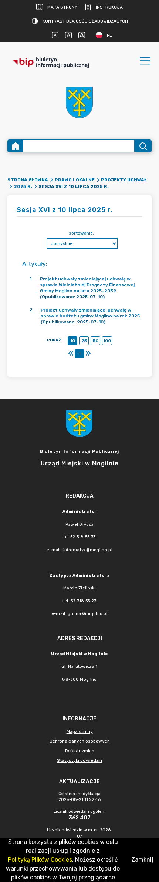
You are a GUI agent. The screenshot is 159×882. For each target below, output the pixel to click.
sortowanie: (81, 233)
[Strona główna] (15, 145)
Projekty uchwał (124, 179)
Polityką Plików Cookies (40, 859)
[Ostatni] (88, 353)
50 (95, 340)
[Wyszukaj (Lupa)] (142, 146)
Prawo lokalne (75, 179)
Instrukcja (109, 7)
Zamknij (142, 859)
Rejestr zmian (79, 750)
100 (107, 340)
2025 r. (23, 186)
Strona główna (27, 179)
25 (84, 340)
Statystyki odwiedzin (79, 760)
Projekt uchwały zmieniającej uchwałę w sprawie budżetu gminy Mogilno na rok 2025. (91, 313)
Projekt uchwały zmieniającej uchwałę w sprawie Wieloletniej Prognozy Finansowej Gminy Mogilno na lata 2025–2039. (87, 284)
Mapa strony (62, 7)
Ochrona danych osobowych (80, 741)
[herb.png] (79, 102)
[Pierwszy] (71, 353)
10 (72, 340)
